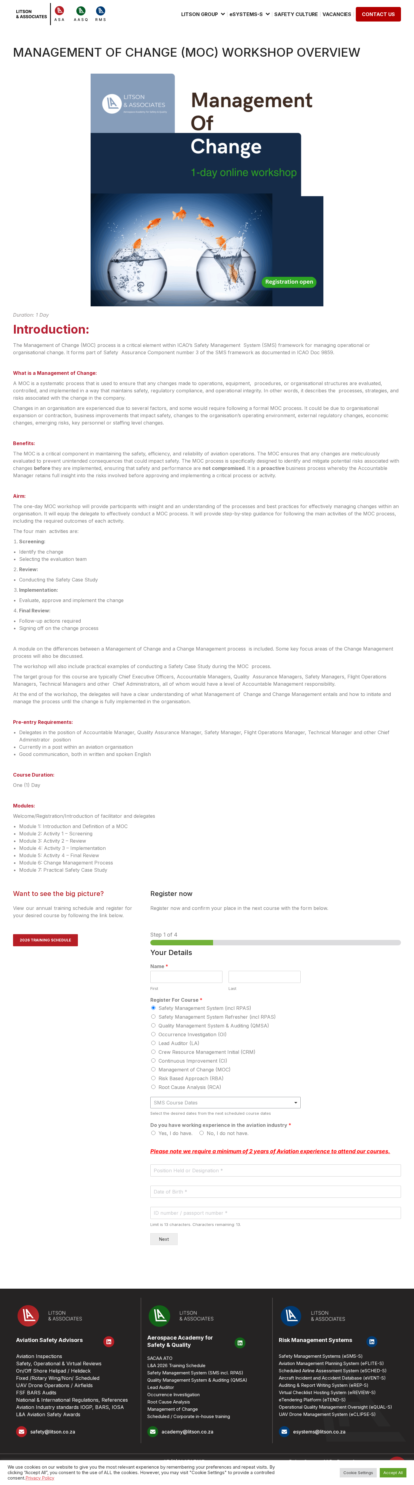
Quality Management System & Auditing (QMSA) (214, 1026)
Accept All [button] (393, 1472)
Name (159, 966)
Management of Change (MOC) (195, 1070)
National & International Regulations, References (72, 1400)
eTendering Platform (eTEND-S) (312, 1400)
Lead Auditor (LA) (179, 1043)
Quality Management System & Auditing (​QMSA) (197, 1380)
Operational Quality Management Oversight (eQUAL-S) (335, 1407)
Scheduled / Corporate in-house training (188, 1416)
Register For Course (176, 1000)
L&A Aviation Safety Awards (48, 1414)
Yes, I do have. (175, 1133)
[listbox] (225, 1102)
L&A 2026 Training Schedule (176, 1365)
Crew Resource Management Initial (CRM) (207, 1052)
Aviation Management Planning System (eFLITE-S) (331, 1363)
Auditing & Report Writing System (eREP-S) (324, 1385)
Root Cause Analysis (168, 1402)
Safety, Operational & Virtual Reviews (59, 1363)
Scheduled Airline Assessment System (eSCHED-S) (333, 1370)
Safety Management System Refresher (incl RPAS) (217, 1017)
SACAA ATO (159, 1358)
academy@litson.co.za (187, 1432)
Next (164, 1239)
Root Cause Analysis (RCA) (190, 1087)
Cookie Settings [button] (358, 1472)
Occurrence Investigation (173, 1394)
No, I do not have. (228, 1133)
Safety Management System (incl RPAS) (205, 1008)
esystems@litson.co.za (319, 1432)
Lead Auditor (160, 1387)
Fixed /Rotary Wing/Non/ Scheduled (57, 1378)
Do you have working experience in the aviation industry (220, 1125)
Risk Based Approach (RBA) (191, 1078)
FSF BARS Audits (36, 1393)
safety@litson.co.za (52, 1432)
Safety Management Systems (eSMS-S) (321, 1356)
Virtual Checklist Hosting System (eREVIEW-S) (327, 1392)
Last (232, 988)
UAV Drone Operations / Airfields (54, 1385)
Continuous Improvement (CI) (193, 1061)
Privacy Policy (39, 1478)
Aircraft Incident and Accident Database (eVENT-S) (332, 1378)
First (154, 988)
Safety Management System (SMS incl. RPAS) (195, 1373)
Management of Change (172, 1409)
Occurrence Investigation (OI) (193, 1034)
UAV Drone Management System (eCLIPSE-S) (327, 1414)
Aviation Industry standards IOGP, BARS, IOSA (70, 1407)
